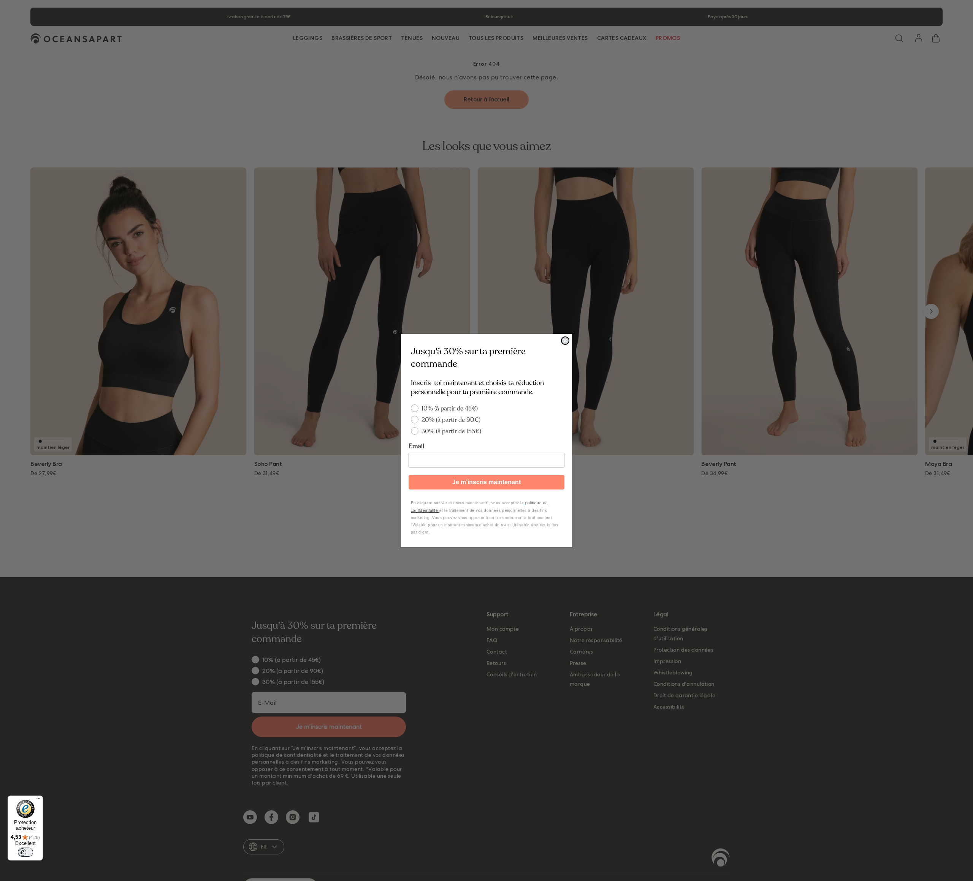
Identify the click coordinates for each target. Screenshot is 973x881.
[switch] (25, 852)
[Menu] (38, 800)
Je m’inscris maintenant (486, 482)
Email (416, 446)
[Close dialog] (565, 340)
